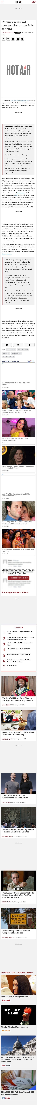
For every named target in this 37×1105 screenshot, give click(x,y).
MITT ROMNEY (10, 350)
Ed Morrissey (8, 32)
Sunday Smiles (12, 665)
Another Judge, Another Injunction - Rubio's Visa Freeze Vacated (18, 830)
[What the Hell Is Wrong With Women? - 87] (18, 985)
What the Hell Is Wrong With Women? (16, 997)
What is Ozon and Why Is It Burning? (18, 654)
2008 (16, 195)
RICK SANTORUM (23, 350)
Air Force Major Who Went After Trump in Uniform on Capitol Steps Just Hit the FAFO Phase (17, 1059)
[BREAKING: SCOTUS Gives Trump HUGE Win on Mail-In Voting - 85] (18, 1080)
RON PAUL (6, 353)
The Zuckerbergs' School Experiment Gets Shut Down (15, 796)
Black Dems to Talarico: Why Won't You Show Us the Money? (18, 733)
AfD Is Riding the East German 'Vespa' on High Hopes (16, 931)
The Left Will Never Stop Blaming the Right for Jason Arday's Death (17, 699)
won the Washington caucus (20, 100)
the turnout (20, 193)
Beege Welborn (7, 836)
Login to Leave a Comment (18, 578)
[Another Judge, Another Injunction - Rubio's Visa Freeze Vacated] (18, 817)
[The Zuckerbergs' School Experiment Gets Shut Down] (18, 783)
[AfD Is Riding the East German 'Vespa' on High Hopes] (18, 918)
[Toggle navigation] (2, 2)
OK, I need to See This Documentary (18, 649)
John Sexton (6, 705)
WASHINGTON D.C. (8, 357)
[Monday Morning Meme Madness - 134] (18, 1015)
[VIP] (34, 2)
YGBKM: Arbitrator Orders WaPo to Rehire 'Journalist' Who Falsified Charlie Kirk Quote (18, 895)
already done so (7, 254)
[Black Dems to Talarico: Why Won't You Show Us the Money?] (18, 720)
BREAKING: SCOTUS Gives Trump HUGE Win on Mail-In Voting (17, 1093)
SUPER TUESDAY (17, 353)
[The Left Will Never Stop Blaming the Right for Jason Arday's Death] (18, 686)
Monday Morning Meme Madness (14, 1027)
